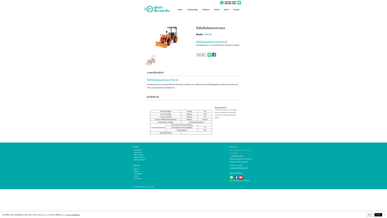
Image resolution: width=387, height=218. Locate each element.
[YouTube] (241, 177)
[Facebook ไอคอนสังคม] (214, 55)
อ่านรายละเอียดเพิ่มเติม (72, 215)
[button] (239, 3)
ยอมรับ (378, 215)
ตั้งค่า (370, 215)
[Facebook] (236, 177)
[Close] (384, 214)
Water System (139, 155)
